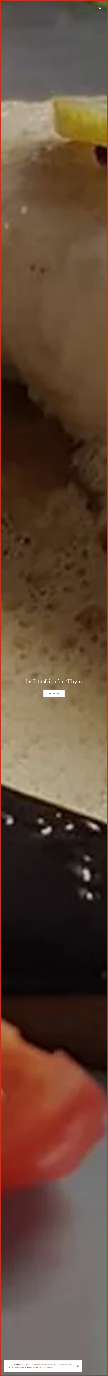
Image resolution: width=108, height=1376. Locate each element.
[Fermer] (78, 1366)
